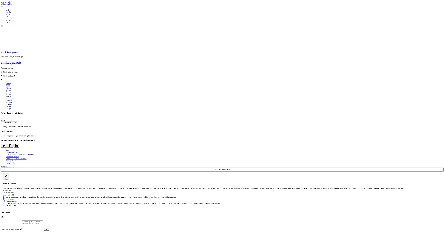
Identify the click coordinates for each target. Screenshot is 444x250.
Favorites (9, 104)
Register (9, 20)
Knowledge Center (12, 152)
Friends (8, 88)
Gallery (8, 96)
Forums (8, 92)
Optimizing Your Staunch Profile (22, 155)
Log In (8, 22)
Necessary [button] (7, 190)
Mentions (9, 102)
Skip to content (6, 2)
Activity (8, 10)
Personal (9, 100)
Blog (7, 150)
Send (46, 229)
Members (9, 12)
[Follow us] (4, 146)
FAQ (7, 16)
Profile (8, 86)
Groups (8, 14)
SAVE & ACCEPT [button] (10, 205)
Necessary (10, 193)
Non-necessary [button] (8, 199)
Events (8, 94)
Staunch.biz (10, 167)
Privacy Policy (11, 161)
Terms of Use (10, 163)
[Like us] (10, 146)
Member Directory (12, 157)
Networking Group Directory (16, 159)
